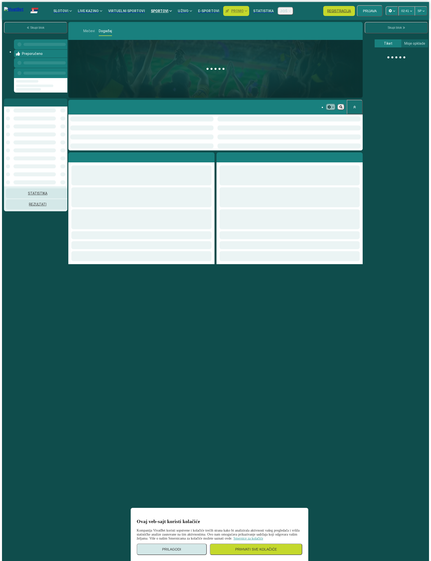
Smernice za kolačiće (248, 538)
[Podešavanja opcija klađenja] (330, 107)
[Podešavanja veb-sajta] (392, 11)
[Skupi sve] (355, 107)
